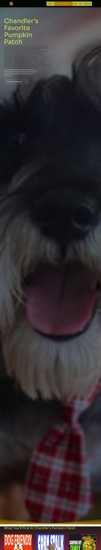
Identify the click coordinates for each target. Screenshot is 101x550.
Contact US (87, 3)
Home (49, 3)
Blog (75, 3)
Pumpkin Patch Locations (62, 3)
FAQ (80, 3)
